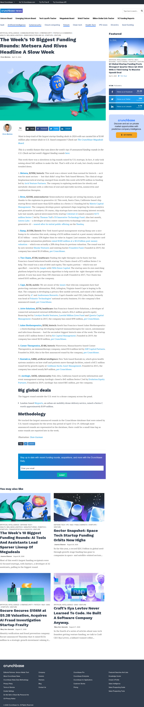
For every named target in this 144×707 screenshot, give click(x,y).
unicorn (31, 444)
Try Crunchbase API (59, 2)
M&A (71, 525)
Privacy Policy (8, 683)
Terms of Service (9, 687)
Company (42, 672)
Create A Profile (114, 680)
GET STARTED (128, 135)
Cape (22, 284)
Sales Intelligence (114, 683)
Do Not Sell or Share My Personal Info (16, 695)
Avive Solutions (27, 308)
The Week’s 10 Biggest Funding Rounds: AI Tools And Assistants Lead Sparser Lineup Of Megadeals (23, 542)
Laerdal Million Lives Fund (71, 315)
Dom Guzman (36, 437)
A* (32, 295)
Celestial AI (72, 213)
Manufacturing (30, 527)
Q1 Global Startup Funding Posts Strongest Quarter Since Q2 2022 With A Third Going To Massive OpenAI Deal (126, 68)
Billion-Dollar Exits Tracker (103, 19)
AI (25, 444)
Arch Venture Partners (35, 183)
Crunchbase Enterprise (81, 676)
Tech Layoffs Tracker (47, 19)
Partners (41, 680)
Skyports (39, 403)
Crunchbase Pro (79, 672)
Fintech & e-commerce (62, 33)
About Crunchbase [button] (6, 2)
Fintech (66, 25)
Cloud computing (52, 25)
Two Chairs (25, 257)
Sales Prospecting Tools (117, 691)
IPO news (103, 25)
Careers (41, 676)
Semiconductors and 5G (34, 35)
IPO (67, 525)
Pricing (76, 687)
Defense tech (26, 525)
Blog (40, 683)
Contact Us (42, 687)
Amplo (43, 268)
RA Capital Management (64, 335)
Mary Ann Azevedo (7, 629)
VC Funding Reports (126, 19)
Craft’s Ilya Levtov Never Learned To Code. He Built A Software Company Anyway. (77, 615)
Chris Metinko (6, 57)
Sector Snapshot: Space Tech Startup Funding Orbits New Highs (76, 535)
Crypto (130, 60)
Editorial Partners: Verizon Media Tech (16, 672)
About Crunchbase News (11, 676)
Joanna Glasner (6, 556)
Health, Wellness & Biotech (11, 35)
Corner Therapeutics (30, 345)
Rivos (22, 196)
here (67, 153)
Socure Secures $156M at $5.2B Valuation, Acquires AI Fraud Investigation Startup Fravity (23, 617)
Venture (57, 35)
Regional (112, 62)
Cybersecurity (35, 25)
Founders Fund (76, 247)
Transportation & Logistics (20, 529)
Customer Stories (79, 683)
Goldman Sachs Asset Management (64, 365)
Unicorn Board (6, 19)
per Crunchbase (57, 251)
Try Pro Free (43, 2)
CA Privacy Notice (9, 698)
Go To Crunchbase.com (27, 2)
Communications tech (29, 33)
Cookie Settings (8, 691)
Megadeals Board (67, 19)
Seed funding (128, 25)
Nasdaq (80, 224)
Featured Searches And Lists (118, 672)
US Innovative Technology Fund (69, 217)
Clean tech (77, 25)
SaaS (2, 25)
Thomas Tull (46, 217)
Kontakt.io (25, 359)
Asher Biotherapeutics (30, 325)
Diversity (115, 25)
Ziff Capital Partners (95, 349)
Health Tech (90, 25)
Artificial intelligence (17, 25)
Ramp (23, 230)
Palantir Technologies (40, 298)
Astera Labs (24, 220)
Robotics (42, 527)
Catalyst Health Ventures (46, 315)
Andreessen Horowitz (48, 295)
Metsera (24, 173)
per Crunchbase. (59, 339)
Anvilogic (25, 375)
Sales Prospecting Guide (117, 687)
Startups (49, 35)
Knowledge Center (115, 676)
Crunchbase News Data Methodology (15, 680)
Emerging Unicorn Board (26, 19)
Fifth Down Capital (61, 268)
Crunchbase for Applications (83, 680)
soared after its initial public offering (51, 224)
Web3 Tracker (83, 19)
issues (63, 284)
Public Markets (81, 525)
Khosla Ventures (41, 247)
